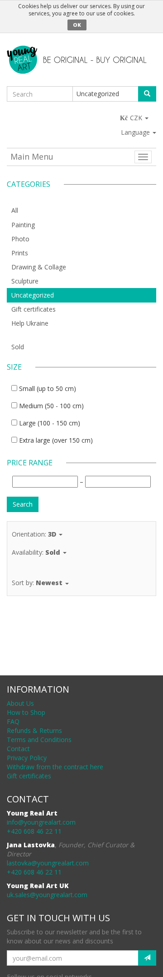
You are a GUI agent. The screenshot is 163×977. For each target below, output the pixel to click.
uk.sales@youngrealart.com (47, 894)
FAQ (13, 721)
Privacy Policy (27, 757)
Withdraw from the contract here (55, 766)
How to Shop (26, 712)
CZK (137, 117)
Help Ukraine (29, 323)
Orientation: (34, 534)
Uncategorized (32, 295)
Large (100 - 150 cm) (49, 423)
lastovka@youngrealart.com (48, 863)
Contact (18, 748)
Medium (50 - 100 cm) (51, 405)
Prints (19, 253)
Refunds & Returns (34, 730)
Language (136, 132)
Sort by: (37, 582)
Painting (23, 224)
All (14, 210)
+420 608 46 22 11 (34, 831)
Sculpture (24, 281)
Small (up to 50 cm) (47, 388)
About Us (20, 703)
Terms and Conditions (39, 739)
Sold (17, 346)
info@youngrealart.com (41, 822)
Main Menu (31, 156)
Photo (20, 238)
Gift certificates (33, 309)
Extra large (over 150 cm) (56, 440)
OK (77, 24)
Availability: (36, 552)
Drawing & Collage (38, 267)
